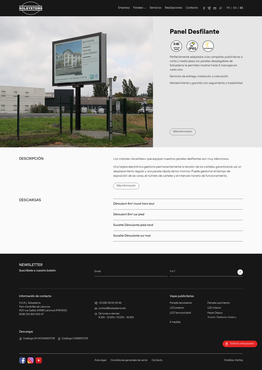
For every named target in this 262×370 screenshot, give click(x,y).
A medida (175, 322)
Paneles (138, 8)
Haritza (239, 360)
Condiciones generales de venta (129, 360)
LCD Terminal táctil (180, 313)
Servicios (155, 8)
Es (241, 8)
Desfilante (222, 317)
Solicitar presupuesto (242, 344)
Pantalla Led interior (218, 303)
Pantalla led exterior (181, 303)
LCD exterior (177, 308)
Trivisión (211, 317)
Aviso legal (100, 360)
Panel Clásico (215, 313)
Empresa (124, 8)
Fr (228, 8)
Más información (182, 132)
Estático (232, 317)
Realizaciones (173, 8)
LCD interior (214, 308)
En (235, 8)
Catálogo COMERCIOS (75, 338)
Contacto (192, 8)
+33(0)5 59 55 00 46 (209, 8)
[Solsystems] (30, 8)
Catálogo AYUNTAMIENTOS (39, 338)
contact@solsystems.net (214, 8)
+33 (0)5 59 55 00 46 (109, 303)
